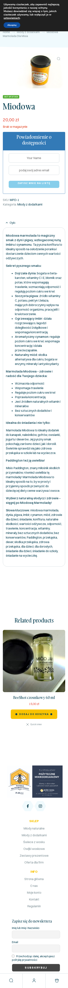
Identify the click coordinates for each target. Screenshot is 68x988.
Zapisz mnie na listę (34, 183)
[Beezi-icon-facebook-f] (27, 806)
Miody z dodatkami (28, 32)
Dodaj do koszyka (34, 714)
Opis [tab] (12, 223)
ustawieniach (12, 18)
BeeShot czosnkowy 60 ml (34, 697)
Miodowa (44, 477)
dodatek (53, 430)
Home (6, 32)
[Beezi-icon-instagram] (40, 806)
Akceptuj (11, 25)
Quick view (36, 724)
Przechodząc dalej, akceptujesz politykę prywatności (33, 958)
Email (15, 942)
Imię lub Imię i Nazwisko (25, 928)
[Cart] (57, 980)
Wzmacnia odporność (29, 383)
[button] (58, 58)
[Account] (34, 980)
